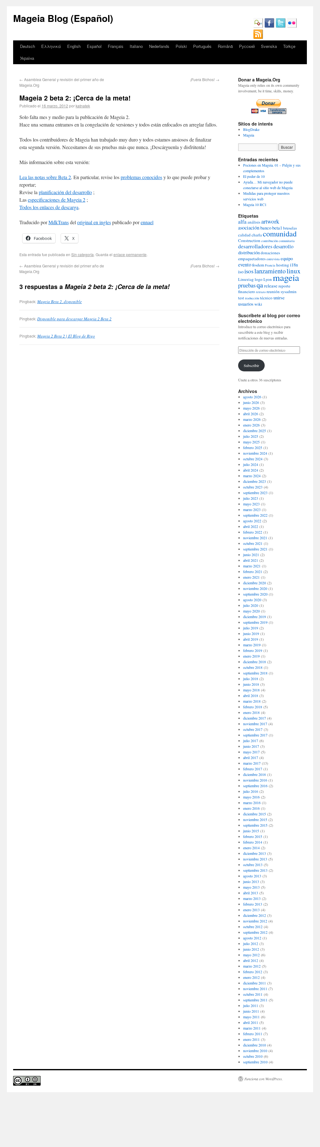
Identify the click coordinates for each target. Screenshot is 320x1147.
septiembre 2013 (255, 870)
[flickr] (292, 26)
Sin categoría (82, 254)
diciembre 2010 (254, 1044)
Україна (27, 58)
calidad (244, 235)
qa (260, 284)
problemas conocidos (141, 177)
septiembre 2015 (255, 825)
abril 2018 (250, 695)
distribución (249, 252)
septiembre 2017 (255, 734)
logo (258, 279)
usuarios (245, 304)
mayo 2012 (251, 954)
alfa (242, 221)
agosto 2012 (252, 937)
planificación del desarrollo (65, 192)
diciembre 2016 (254, 774)
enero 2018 (251, 712)
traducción (252, 298)
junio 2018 (251, 684)
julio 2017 (250, 740)
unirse (279, 297)
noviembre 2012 (255, 920)
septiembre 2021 (255, 548)
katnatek (83, 105)
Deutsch (27, 46)
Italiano (136, 46)
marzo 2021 (252, 565)
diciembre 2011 (254, 982)
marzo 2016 (252, 802)
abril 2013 (250, 892)
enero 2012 (251, 977)
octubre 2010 (252, 1056)
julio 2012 (250, 943)
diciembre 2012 (254, 915)
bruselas (290, 228)
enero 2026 (251, 424)
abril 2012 (250, 960)
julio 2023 (250, 498)
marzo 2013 (252, 898)
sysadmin (289, 291)
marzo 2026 (252, 419)
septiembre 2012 (255, 932)
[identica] (258, 26)
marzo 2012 (252, 966)
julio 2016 (250, 791)
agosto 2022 (252, 520)
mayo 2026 (251, 408)
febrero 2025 (252, 447)
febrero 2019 (252, 650)
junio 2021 (251, 554)
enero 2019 (251, 656)
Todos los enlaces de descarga (48, 207)
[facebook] (269, 26)
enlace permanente (130, 254)
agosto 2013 (252, 875)
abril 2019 (250, 639)
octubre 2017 (252, 729)
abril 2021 (250, 560)
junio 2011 (251, 1011)
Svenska (269, 46)
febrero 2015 (252, 836)
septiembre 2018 (255, 672)
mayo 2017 (251, 751)
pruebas (247, 285)
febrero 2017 (252, 768)
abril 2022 (250, 526)
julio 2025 (250, 436)
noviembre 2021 (255, 537)
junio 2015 (251, 830)
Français (115, 46)
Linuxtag (246, 279)
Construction (249, 240)
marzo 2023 (252, 509)
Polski (181, 46)
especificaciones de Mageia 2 (56, 199)
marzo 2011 (252, 1028)
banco (265, 228)
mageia (286, 277)
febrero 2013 (252, 904)
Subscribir (251, 365)
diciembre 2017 (254, 718)
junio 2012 (251, 949)
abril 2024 (250, 470)
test (241, 298)
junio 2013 (251, 881)
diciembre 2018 (254, 661)
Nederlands (159, 46)
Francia (270, 265)
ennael (147, 222)
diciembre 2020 (254, 582)
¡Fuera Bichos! (204, 79)
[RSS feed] (258, 37)
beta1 (277, 228)
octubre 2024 (252, 458)
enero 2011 (251, 1039)
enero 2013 (251, 909)
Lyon (267, 279)
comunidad (280, 233)
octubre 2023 (252, 486)
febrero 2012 (252, 971)
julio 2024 (250, 464)
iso (240, 271)
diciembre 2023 (254, 481)
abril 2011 (250, 1022)
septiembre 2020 (255, 594)
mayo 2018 (251, 689)
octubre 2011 (252, 994)
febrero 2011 (252, 1033)
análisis (254, 222)
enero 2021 (251, 577)
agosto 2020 (252, 599)
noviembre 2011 (255, 988)
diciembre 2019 (254, 616)
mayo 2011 (251, 1016)
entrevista (273, 259)
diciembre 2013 (254, 853)
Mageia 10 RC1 (255, 204)
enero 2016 (251, 808)
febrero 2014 (252, 842)
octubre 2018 (252, 667)
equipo (287, 258)
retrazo (261, 292)
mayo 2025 (251, 441)
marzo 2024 (252, 475)
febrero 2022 (252, 532)
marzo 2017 (252, 763)
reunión (273, 291)
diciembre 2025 (254, 430)
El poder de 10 (254, 176)
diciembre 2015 (254, 813)
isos (248, 271)
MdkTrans (58, 222)
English (74, 46)
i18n (294, 264)
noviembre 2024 (255, 453)
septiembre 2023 (255, 492)
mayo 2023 (251, 503)
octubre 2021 (252, 543)
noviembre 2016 (255, 780)
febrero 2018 (252, 706)
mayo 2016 (251, 796)
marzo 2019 (252, 644)
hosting (282, 265)
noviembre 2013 (255, 858)
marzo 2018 (252, 701)
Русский (247, 46)
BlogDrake (251, 129)
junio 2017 (251, 746)
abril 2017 (250, 757)
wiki (258, 304)
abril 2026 (250, 413)
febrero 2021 (252, 571)
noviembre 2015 (255, 819)
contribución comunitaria (278, 241)
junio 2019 (251, 633)
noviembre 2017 (255, 723)
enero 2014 (251, 847)
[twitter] (281, 26)
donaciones (270, 253)
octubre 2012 (252, 926)
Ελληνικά (51, 46)
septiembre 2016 (255, 785)
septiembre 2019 (255, 622)
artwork (270, 221)
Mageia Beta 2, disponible (59, 301)
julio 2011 (250, 1005)
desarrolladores (255, 246)
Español (94, 46)
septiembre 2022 (255, 515)
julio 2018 (250, 678)
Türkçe (289, 46)
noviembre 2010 (255, 1050)
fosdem (258, 265)
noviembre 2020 (255, 588)
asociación (248, 227)
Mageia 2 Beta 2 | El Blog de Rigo (66, 336)
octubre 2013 (252, 864)
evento (244, 264)
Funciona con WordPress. (263, 1078)
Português (202, 46)
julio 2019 (250, 627)
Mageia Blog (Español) (63, 18)
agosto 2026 (252, 396)
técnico (266, 298)
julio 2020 (250, 605)
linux (294, 270)
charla (257, 235)
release (271, 285)
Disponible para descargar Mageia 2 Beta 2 (74, 319)
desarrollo (283, 246)
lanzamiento (270, 270)
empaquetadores (252, 258)
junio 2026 (251, 402)
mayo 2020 (251, 610)
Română (225, 46)
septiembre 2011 (255, 999)
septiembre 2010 (255, 1061)
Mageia (248, 134)
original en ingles (94, 222)
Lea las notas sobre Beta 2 (45, 177)
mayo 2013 (251, 887)
